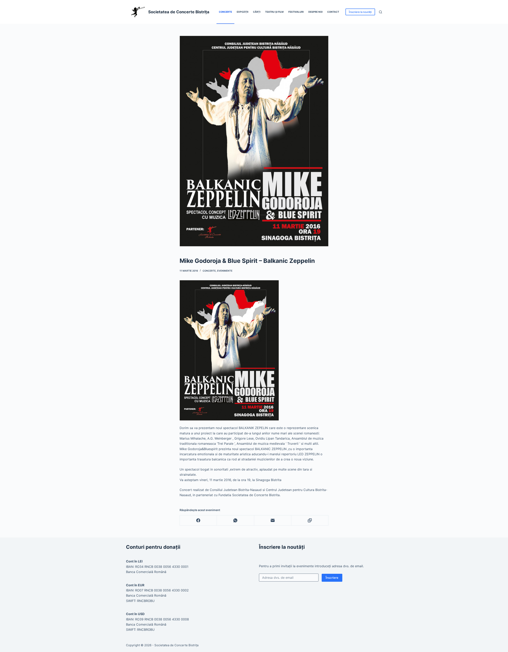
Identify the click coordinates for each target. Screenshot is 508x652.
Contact (333, 11)
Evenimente (224, 270)
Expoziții (242, 11)
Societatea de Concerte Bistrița (178, 12)
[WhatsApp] (235, 520)
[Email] (272, 520)
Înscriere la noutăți (360, 12)
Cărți (256, 11)
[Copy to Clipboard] (309, 520)
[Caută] (380, 12)
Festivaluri (296, 11)
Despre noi (315, 11)
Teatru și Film (274, 11)
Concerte (225, 11)
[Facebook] (198, 520)
